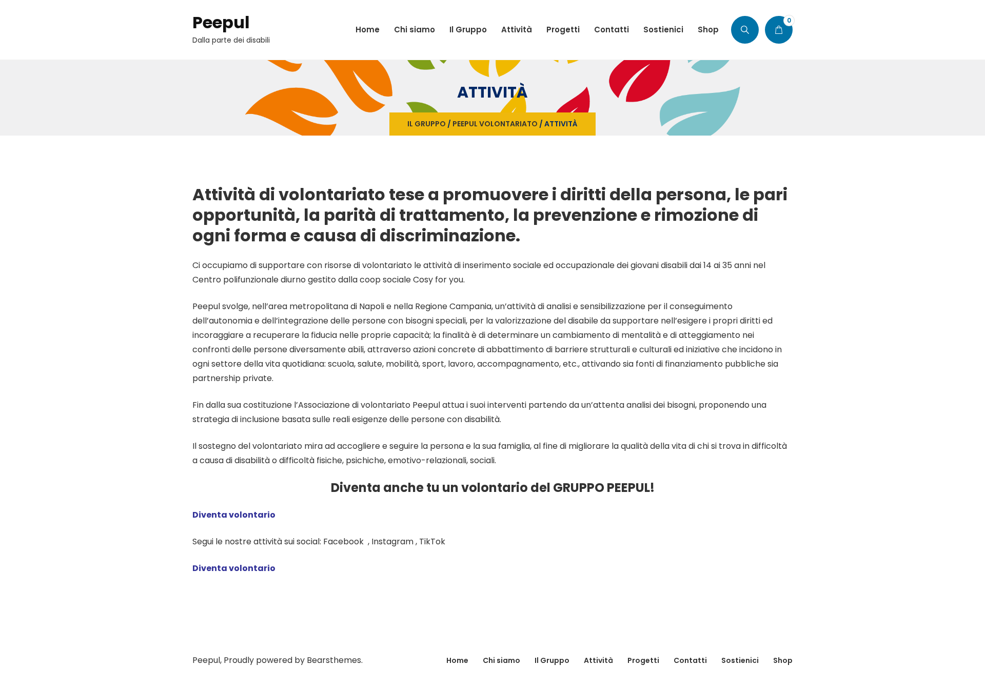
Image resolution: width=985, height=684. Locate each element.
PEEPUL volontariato (495, 124)
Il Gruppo (426, 124)
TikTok (432, 541)
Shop (783, 660)
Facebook (344, 541)
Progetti (643, 660)
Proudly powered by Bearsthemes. (293, 660)
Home (457, 660)
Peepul (221, 22)
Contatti (690, 660)
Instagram (392, 541)
